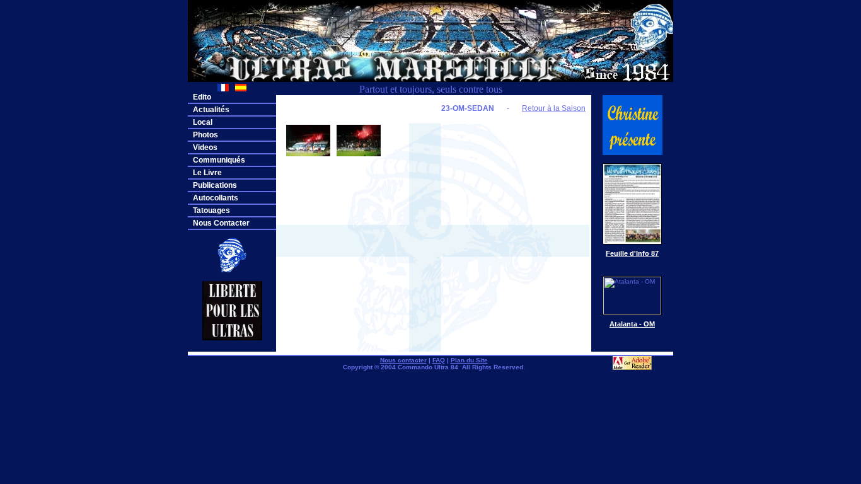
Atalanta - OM (632, 324)
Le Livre (207, 172)
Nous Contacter (221, 223)
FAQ (438, 360)
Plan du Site (469, 360)
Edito (202, 97)
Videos (205, 147)
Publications (215, 185)
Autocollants (215, 197)
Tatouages (211, 210)
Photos (205, 134)
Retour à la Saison (554, 108)
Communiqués (219, 160)
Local (202, 122)
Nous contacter (403, 360)
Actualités (211, 109)
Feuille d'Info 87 (632, 253)
